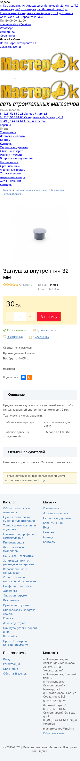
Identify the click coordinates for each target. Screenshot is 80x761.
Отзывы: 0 (25, 284)
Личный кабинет (11, 39)
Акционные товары (12, 169)
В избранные (15, 336)
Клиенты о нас (53, 522)
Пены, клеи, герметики (18, 555)
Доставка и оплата (12, 136)
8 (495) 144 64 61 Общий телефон (23, 121)
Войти (4, 43)
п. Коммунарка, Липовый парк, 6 (42, 9)
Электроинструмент (16, 595)
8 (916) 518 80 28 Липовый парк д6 (23, 113)
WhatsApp (6, 28)
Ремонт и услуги (11, 154)
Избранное (7, 31)
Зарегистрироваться (22, 43)
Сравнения (7, 35)
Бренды (5, 139)
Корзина (5, 125)
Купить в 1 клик (46, 330)
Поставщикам (9, 162)
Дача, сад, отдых (14, 623)
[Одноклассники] (29, 377)
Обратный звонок (14, 673)
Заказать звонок (10, 46)
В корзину (48, 317)
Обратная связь (53, 733)
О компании (8, 132)
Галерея (48, 532)
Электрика (10, 590)
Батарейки (10, 636)
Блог (46, 527)
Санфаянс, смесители (18, 586)
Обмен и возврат (11, 151)
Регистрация (11, 663)
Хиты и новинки (10, 173)
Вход (41, 480)
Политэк (53, 284)
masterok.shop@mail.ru (15, 24)
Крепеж (8, 618)
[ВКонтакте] (23, 377)
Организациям (10, 166)
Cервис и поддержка (14, 147)
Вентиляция (11, 600)
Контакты (6, 143)
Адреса (5, 1)
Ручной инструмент (16, 605)
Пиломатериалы (14, 542)
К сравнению (41, 337)
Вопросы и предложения (16, 158)
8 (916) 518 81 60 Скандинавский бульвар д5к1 (31, 117)
